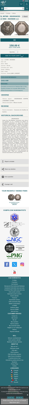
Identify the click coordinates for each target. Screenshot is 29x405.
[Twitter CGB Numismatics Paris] (14, 264)
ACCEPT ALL (11, 397)
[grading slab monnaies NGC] (14, 240)
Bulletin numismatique (14, 303)
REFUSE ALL (19, 397)
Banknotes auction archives (14, 293)
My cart (14, 319)
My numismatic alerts (14, 325)
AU (14, 40)
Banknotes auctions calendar (14, 342)
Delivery (14, 329)
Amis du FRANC (14, 309)
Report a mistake (9, 161)
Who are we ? (14, 346)
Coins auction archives (14, 292)
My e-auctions (14, 321)
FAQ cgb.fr (14, 350)
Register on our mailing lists (14, 327)
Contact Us (14, 316)
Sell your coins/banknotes (14, 338)
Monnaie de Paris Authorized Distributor (14, 286)
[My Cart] (21, 5)
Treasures (14, 297)
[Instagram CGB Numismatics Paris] (22, 264)
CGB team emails (14, 348)
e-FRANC (14, 305)
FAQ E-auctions (15, 352)
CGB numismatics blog (14, 301)
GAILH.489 (4, 80)
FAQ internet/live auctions (14, 354)
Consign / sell (8, 184)
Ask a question (9, 176)
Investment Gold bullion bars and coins (14, 288)
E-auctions (14, 282)
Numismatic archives (14, 299)
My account (14, 317)
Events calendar (14, 295)
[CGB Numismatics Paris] (3, 5)
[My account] (27, 5)
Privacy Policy (14, 364)
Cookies (14, 366)
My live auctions (14, 323)
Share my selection (10, 169)
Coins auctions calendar (14, 340)
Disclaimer (14, 362)
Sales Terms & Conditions (14, 356)
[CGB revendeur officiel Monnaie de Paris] (14, 248)
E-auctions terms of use (14, 358)
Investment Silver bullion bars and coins (14, 290)
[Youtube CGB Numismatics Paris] (14, 272)
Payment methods (14, 331)
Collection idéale (14, 307)
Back (26, 16)
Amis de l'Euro (14, 311)
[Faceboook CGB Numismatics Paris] (6, 264)
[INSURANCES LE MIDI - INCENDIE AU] (14, 35)
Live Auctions (14, 284)
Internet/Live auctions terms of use (14, 360)
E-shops (14, 280)
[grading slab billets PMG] (14, 256)
